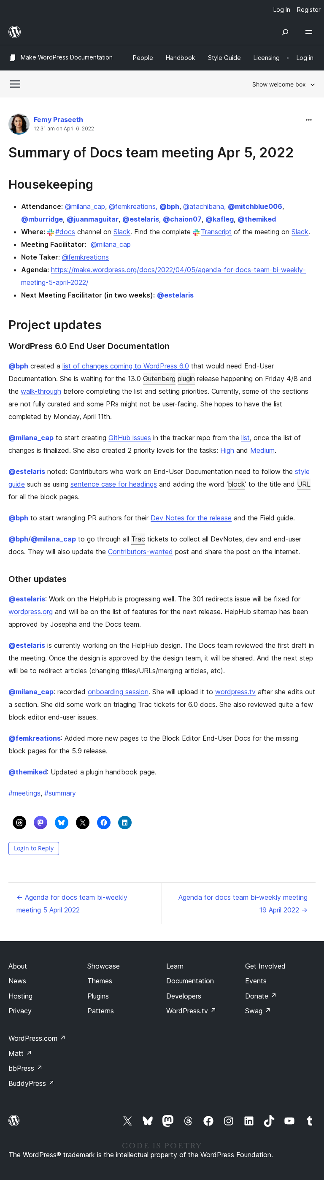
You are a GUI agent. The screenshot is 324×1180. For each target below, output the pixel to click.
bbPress (25, 1068)
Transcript (216, 231)
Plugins (98, 996)
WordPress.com (37, 1038)
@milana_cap (85, 206)
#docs (65, 231)
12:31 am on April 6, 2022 (64, 129)
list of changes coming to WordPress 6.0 (125, 366)
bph (169, 206)
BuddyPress (31, 1083)
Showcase (103, 966)
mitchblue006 (255, 206)
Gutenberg (159, 378)
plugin (186, 378)
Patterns (100, 1011)
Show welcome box (279, 84)
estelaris (140, 219)
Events (256, 981)
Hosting (20, 996)
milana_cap (31, 437)
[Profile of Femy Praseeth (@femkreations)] (19, 126)
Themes (99, 981)
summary (60, 793)
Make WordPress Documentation (67, 57)
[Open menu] (310, 32)
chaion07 (182, 219)
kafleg (219, 219)
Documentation (190, 981)
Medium (262, 450)
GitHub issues (129, 437)
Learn (175, 966)
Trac (138, 539)
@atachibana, (204, 206)
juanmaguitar (93, 219)
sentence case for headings (113, 484)
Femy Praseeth (58, 119)
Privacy (20, 1011)
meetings (24, 793)
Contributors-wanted (140, 551)
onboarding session (118, 691)
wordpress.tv (235, 691)
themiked (257, 219)
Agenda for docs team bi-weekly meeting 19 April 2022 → (243, 903)
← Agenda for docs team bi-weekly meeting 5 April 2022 (71, 903)
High (227, 450)
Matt (20, 1053)
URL (303, 484)
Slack (121, 231)
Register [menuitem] (309, 9)
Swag (258, 1011)
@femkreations (85, 257)
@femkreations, (133, 206)
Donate (261, 996)
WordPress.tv (191, 1011)
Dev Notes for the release (191, 518)
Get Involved (265, 966)
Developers (183, 996)
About (17, 966)
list (245, 437)
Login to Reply (34, 848)
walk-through (41, 391)
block (236, 484)
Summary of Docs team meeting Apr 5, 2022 (151, 152)
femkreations (34, 738)
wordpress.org (30, 611)
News (17, 981)
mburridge (42, 219)
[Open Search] (285, 32)
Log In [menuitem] (281, 9)
